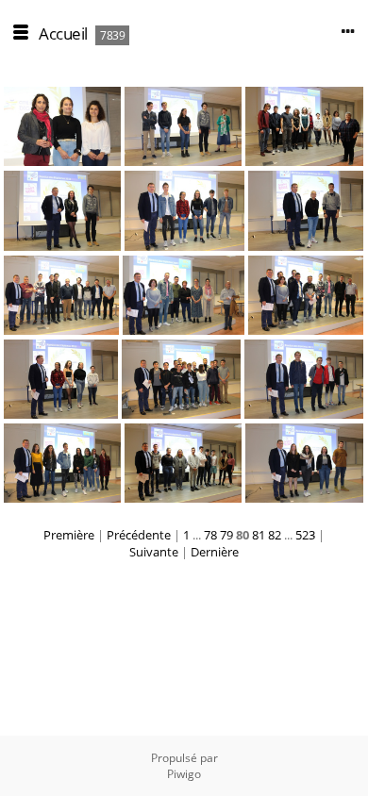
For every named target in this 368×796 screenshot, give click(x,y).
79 (226, 534)
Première (68, 534)
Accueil (63, 33)
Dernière (215, 551)
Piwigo (184, 774)
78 (210, 534)
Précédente (139, 534)
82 (274, 534)
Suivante (153, 551)
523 (305, 534)
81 (258, 534)
